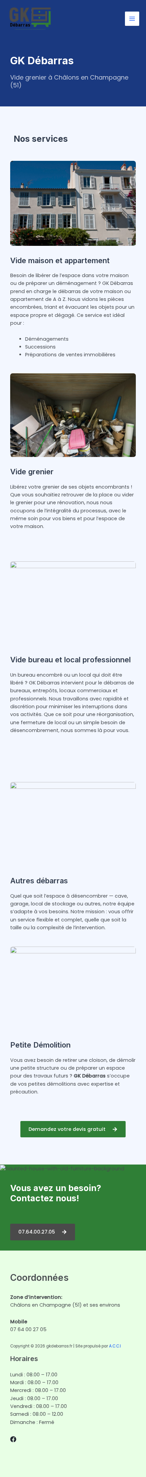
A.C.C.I (115, 1346)
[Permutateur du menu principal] (132, 19)
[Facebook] (13, 1439)
